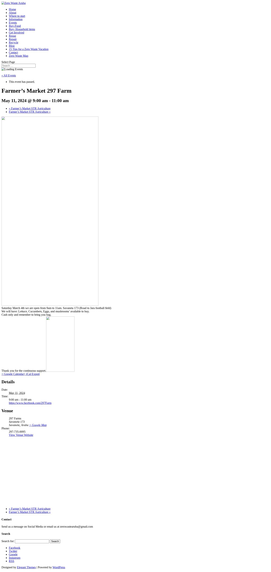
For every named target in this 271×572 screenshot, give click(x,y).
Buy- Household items (22, 29)
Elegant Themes (26, 567)
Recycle (13, 42)
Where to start (17, 16)
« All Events (8, 75)
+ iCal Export (32, 374)
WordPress (59, 567)
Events (13, 22)
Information (15, 19)
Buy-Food (15, 25)
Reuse (12, 35)
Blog (12, 45)
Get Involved (16, 32)
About (12, 12)
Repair (13, 39)
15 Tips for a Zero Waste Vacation (28, 49)
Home (12, 9)
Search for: (7, 541)
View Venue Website (21, 435)
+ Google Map (38, 425)
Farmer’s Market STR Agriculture (30, 108)
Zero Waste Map (18, 55)
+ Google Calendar (12, 374)
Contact (13, 52)
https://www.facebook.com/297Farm (30, 402)
